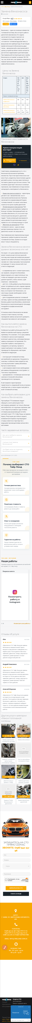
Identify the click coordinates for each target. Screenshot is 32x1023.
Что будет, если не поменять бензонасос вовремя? (12, 450)
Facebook (14, 24)
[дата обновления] (1, 14)
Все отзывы (13, 21)
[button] (16, 888)
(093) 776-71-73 (10, 933)
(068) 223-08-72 (8, 935)
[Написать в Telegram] (18, 164)
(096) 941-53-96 (10, 931)
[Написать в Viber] (14, 164)
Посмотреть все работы (22, 623)
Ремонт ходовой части (20, 1003)
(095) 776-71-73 (21, 931)
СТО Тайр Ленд (5, 6)
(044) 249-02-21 (21, 933)
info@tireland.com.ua (18, 939)
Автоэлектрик (17, 1001)
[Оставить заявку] (30, 2)
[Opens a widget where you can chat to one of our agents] (20, 1013)
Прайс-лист (9, 1019)
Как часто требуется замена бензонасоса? (12, 436)
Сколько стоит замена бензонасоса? (10, 443)
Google (5, 24)
